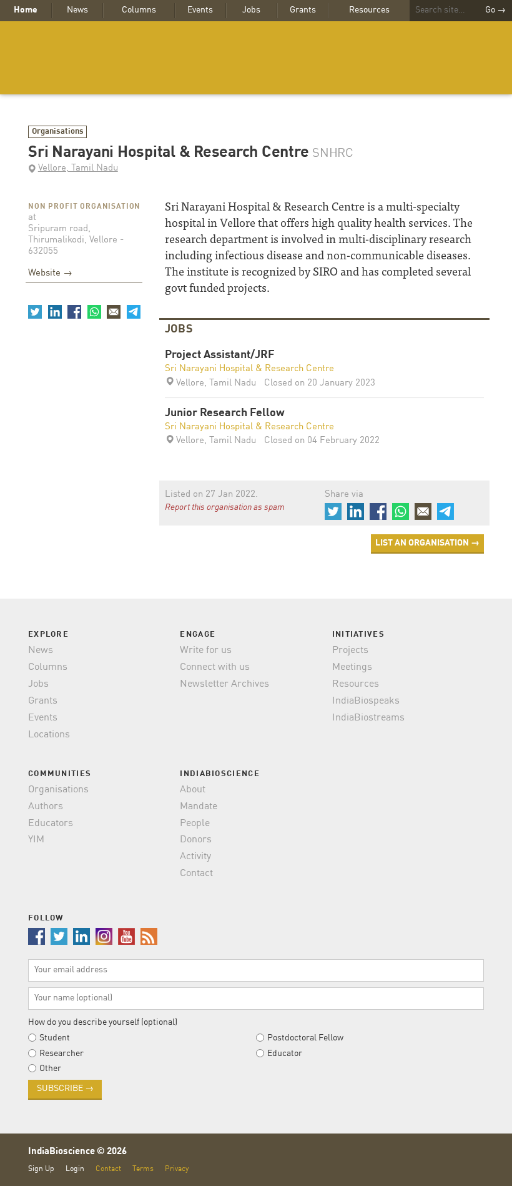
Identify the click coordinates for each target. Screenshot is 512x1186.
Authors (45, 807)
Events (200, 10)
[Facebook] (74, 312)
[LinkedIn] (54, 312)
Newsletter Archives (224, 684)
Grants (303, 10)
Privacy (177, 1169)
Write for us (206, 650)
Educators (50, 824)
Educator (284, 1053)
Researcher (61, 1053)
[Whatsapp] (94, 312)
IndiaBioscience (256, 57)
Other (50, 1068)
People (195, 824)
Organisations (58, 131)
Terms (143, 1169)
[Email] (114, 312)
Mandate (198, 807)
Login (75, 1169)
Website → (50, 273)
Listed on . (211, 494)
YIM (36, 840)
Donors (196, 840)
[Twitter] (35, 312)
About (192, 790)
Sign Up (41, 1169)
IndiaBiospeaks (366, 701)
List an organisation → (427, 543)
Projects (350, 650)
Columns (139, 10)
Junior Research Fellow (225, 413)
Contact (196, 874)
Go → (495, 10)
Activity (195, 857)
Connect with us (215, 667)
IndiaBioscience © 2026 (77, 1152)
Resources (369, 10)
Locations (49, 735)
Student (54, 1038)
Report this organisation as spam (225, 507)
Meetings (352, 667)
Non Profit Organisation (84, 207)
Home (25, 10)
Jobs (251, 10)
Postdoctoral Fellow (305, 1038)
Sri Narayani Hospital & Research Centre (249, 369)
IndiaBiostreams (368, 718)
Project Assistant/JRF (220, 355)
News (77, 10)
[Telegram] (133, 312)
